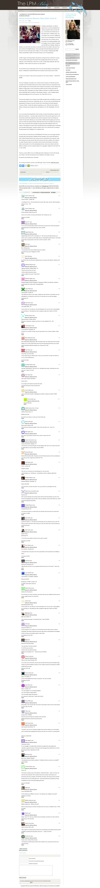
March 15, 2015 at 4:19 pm (31, 562)
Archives (57, 8)
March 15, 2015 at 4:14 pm (31, 339)
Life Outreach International (71, 60)
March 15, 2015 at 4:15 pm (31, 392)
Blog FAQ (68, 65)
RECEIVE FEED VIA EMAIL (71, 41)
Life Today (68, 70)
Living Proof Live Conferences (72, 74)
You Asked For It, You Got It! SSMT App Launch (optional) (32, 14)
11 (42, 192)
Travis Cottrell (69, 84)
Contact (65, 8)
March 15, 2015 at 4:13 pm (31, 327)
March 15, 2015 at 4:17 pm (33, 401)
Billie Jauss (27, 612)
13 (45, 192)
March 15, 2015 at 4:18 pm (31, 506)
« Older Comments (23, 848)
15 (47, 192)
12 (43, 192)
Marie (26, 639)
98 (53, 192)
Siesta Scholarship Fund (71, 78)
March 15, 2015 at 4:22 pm (31, 702)
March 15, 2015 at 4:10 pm (31, 223)
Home (49, 8)
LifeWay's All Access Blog (71, 72)
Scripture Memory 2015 (29, 22)
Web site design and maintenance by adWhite (50, 885)
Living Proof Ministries (70, 76)
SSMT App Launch (55, 162)
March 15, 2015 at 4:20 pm (31, 574)
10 (41, 192)
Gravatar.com (45, 186)
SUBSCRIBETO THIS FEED (71, 44)
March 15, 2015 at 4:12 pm (31, 280)
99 (54, 192)
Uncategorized (36, 22)
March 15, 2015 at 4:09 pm (31, 197)
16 (49, 192)
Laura (26, 787)
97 (51, 192)
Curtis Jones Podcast (70, 67)
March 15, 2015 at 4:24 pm (31, 825)
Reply (22, 205)
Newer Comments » (23, 850)
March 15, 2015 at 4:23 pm (31, 756)
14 (46, 192)
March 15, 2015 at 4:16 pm (31, 423)
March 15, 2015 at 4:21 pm (31, 625)
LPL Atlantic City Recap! (24, 15)
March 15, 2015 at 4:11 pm (31, 258)
